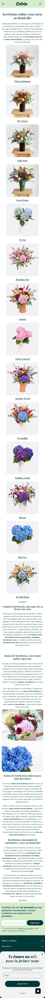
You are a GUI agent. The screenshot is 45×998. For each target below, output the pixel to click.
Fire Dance (22, 121)
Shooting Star (22, 279)
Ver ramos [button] (22, 602)
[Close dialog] (42, 954)
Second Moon (22, 597)
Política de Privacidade (25, 928)
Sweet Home (22, 200)
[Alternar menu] (3, 4)
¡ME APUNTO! (22, 984)
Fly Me (22, 240)
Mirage (22, 517)
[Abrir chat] (38, 991)
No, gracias (22, 993)
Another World (22, 398)
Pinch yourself (22, 359)
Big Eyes (22, 557)
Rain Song (22, 160)
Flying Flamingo (23, 81)
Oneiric (22, 319)
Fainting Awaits (22, 478)
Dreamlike (22, 438)
